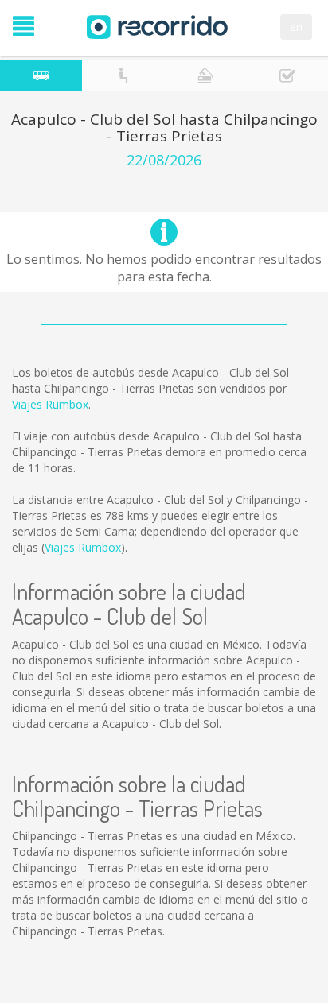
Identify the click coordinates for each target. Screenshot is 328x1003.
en (296, 26)
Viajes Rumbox (50, 404)
